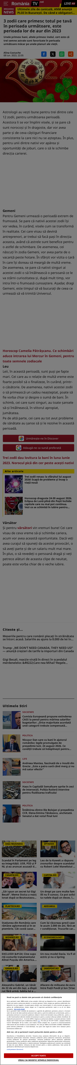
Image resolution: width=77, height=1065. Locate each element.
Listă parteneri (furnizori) (15, 1049)
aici (39, 1021)
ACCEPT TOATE (38, 1055)
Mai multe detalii (19, 1009)
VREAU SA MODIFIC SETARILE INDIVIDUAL (38, 1060)
